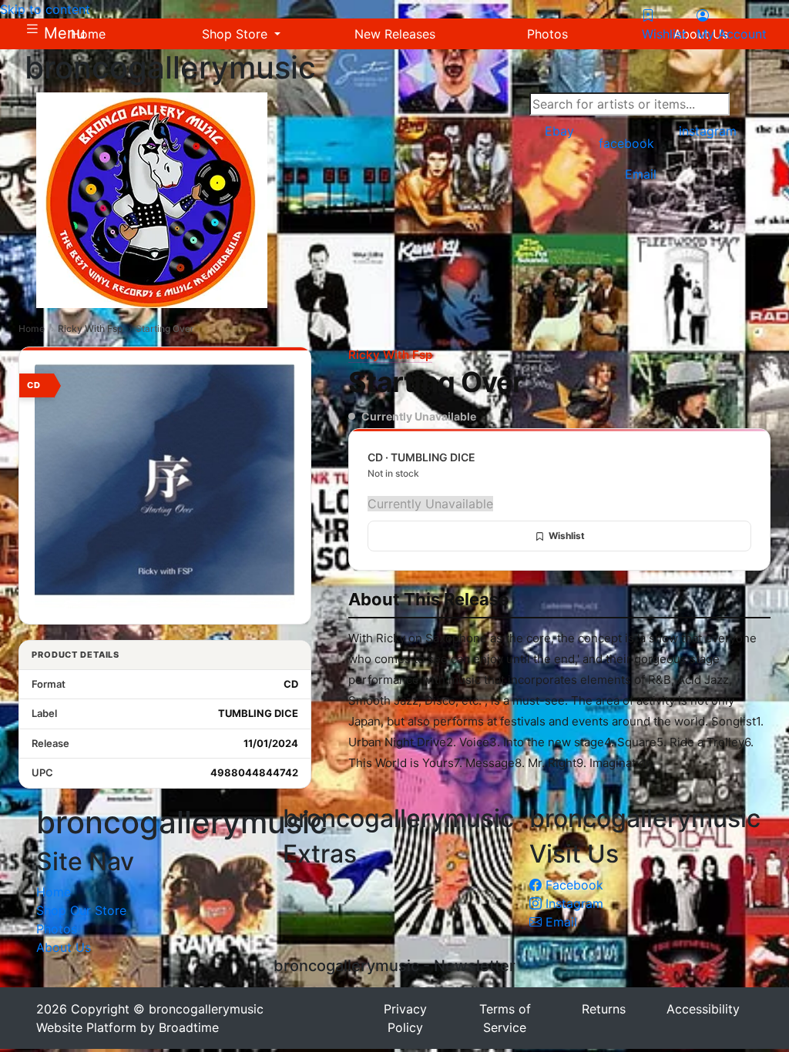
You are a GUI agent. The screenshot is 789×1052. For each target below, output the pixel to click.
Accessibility (703, 1009)
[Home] (151, 198)
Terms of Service (505, 1018)
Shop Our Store (81, 910)
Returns (604, 1009)
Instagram (572, 903)
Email (559, 922)
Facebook (572, 885)
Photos (56, 928)
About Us (63, 947)
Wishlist (567, 535)
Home (31, 328)
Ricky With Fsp (90, 328)
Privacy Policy (405, 1018)
